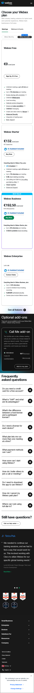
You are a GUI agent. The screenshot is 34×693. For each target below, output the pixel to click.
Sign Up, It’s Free (12, 76)
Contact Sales (11, 275)
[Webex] (6, 3)
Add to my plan (22, 366)
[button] (17, 390)
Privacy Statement (16, 684)
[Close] (31, 676)
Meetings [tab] (5, 29)
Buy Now (9, 154)
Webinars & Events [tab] (17, 29)
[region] (17, 683)
